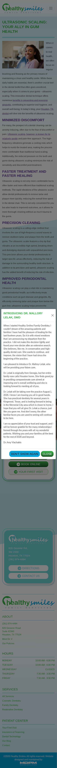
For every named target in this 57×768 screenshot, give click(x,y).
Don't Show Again (24, 453)
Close (47, 453)
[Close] (53, 315)
